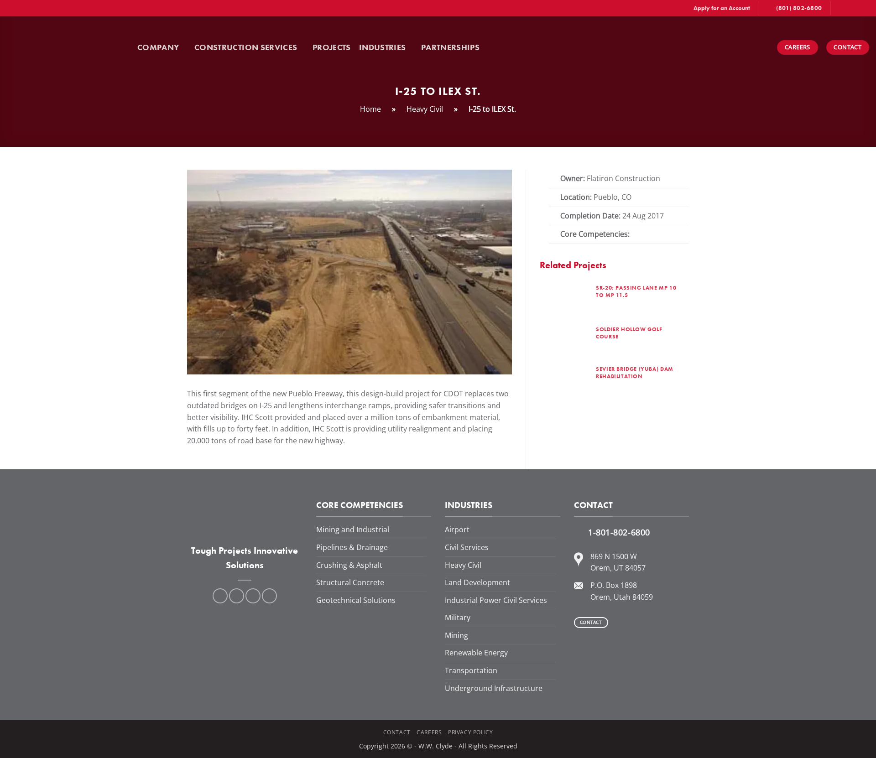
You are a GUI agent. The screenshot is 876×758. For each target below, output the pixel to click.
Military (457, 618)
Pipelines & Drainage (352, 547)
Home (370, 109)
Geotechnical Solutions (356, 600)
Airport (457, 529)
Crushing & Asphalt (349, 565)
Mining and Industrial (352, 529)
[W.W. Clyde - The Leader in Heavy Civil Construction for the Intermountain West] (69, 47)
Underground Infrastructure (493, 688)
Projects (332, 47)
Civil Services (467, 547)
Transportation (471, 670)
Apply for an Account (722, 8)
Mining (456, 635)
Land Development (477, 582)
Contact (397, 732)
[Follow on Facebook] (838, 8)
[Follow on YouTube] (864, 8)
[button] (498, 47)
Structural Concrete (350, 582)
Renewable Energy (476, 653)
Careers (429, 732)
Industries (382, 47)
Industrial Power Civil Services (496, 600)
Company (158, 47)
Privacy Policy (470, 732)
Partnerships (450, 47)
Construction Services (245, 47)
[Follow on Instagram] (847, 8)
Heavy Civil (425, 109)
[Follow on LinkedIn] (856, 8)
